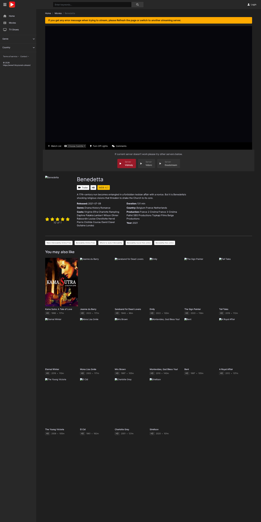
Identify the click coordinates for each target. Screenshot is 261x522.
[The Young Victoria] (61, 402)
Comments (121, 146)
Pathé (130, 215)
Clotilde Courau (92, 222)
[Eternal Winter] (61, 342)
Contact (23, 56)
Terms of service (10, 56)
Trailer (85, 187)
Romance (105, 207)
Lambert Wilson (102, 215)
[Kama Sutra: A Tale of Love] (61, 282)
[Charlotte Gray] (131, 402)
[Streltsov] (166, 402)
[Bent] (200, 342)
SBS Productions (142, 215)
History (96, 207)
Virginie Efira (91, 211)
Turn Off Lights (100, 146)
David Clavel (108, 222)
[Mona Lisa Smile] (96, 342)
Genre (5, 38)
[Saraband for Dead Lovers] (131, 282)
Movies (12, 22)
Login (253, 4)
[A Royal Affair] (235, 342)
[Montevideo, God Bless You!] (166, 342)
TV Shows (14, 29)
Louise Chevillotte (98, 218)
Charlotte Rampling (109, 211)
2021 (135, 222)
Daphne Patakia (85, 215)
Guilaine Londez (85, 225)
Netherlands (160, 207)
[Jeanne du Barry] (96, 282)
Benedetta (90, 179)
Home (12, 16)
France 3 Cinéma (168, 211)
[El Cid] (96, 402)
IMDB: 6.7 (103, 187)
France (149, 207)
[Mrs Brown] (131, 342)
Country (6, 47)
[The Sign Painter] (200, 282)
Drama (88, 207)
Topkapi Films (159, 215)
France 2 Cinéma (149, 211)
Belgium (141, 207)
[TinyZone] (13, 5)
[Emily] (166, 282)
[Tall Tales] (235, 282)
